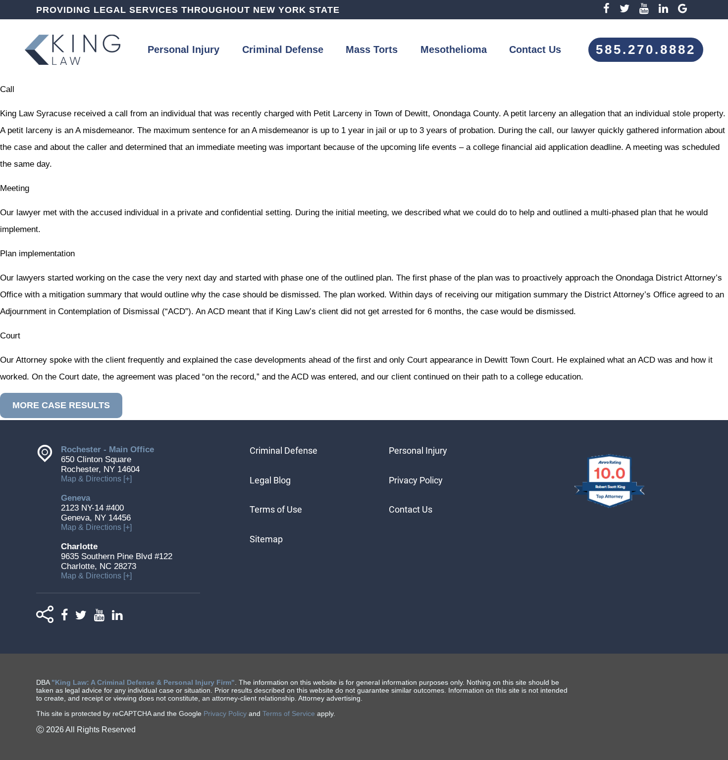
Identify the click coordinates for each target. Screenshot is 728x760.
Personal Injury (183, 49)
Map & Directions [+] (96, 479)
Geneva (75, 498)
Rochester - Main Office (107, 449)
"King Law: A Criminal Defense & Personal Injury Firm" (143, 682)
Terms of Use (276, 509)
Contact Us (535, 49)
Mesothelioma (453, 49)
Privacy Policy (416, 480)
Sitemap (266, 539)
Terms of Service (288, 713)
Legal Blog (270, 480)
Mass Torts (372, 49)
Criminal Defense (282, 49)
